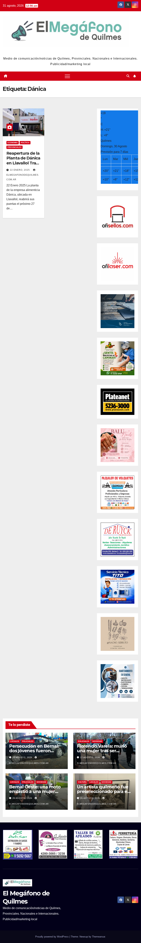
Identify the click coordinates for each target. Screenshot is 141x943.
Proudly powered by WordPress (52, 936)
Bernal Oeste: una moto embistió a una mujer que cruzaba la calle (35, 791)
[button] (127, 76)
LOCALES (14, 741)
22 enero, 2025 (20, 170)
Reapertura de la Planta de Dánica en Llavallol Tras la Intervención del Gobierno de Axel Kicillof (23, 165)
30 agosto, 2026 (22, 757)
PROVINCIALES (14, 147)
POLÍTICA (25, 143)
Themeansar (98, 936)
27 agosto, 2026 (90, 757)
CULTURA (82, 782)
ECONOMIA (13, 143)
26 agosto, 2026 (22, 798)
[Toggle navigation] (67, 76)
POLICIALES (27, 741)
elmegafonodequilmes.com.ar (22, 177)
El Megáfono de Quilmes (70, 51)
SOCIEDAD (97, 741)
